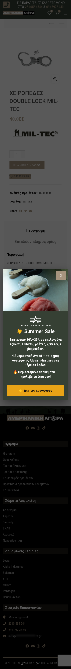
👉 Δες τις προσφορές (35, 390)
